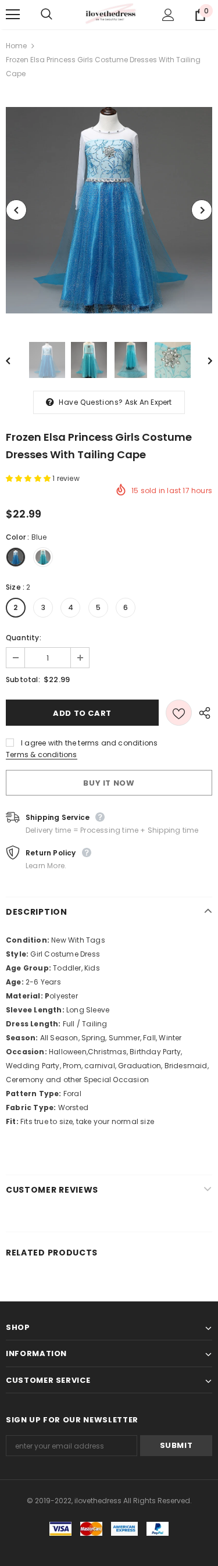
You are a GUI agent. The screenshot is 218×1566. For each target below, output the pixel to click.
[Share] (202, 712)
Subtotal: (23, 679)
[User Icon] (168, 15)
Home (16, 46)
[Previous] (16, 209)
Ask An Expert (148, 402)
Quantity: (23, 638)
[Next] (201, 209)
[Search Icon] (58, 14)
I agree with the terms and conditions (89, 743)
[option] (109, 210)
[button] (29, 478)
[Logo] (110, 14)
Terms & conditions (41, 754)
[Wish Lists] (179, 713)
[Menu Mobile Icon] (13, 15)
